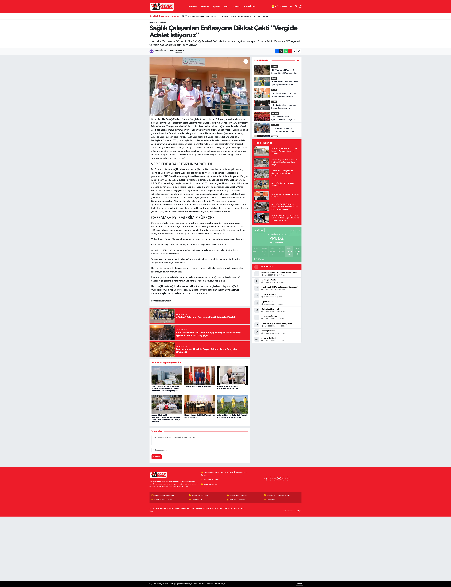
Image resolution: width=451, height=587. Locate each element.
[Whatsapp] (283, 478)
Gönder (156, 457)
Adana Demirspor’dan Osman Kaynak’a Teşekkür (283, 94)
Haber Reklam (208, 508)
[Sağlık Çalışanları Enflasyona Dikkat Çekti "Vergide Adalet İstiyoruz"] (200, 86)
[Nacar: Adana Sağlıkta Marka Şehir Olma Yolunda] (199, 404)
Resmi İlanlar (250, 7)
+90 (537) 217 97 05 (211, 479)
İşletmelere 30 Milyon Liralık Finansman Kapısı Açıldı (207, 16)
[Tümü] (298, 61)
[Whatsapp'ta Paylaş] (286, 51)
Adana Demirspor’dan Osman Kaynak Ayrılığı (283, 106)
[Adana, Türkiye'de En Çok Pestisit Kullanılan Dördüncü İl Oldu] (232, 404)
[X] (270, 478)
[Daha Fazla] (290, 51)
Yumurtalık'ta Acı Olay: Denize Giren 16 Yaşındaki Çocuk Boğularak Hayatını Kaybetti (285, 72)
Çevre (171, 508)
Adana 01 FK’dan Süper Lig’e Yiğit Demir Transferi (284, 83)
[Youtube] (279, 478)
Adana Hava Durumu (200, 495)
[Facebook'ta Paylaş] (277, 51)
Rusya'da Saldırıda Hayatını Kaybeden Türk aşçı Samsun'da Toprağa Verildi (283, 130)
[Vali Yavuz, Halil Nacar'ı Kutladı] (199, 375)
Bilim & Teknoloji (162, 508)
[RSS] (287, 478)
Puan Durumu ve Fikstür (163, 500)
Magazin (218, 508)
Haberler (153, 22)
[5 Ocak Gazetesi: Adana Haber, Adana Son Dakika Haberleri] (162, 7)
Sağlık (163, 22)
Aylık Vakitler (260, 259)
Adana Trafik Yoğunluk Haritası (278, 495)
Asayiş (274, 66)
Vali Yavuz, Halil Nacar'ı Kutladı (197, 386)
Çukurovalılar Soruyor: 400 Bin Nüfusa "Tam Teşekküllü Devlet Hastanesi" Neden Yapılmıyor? (165, 388)
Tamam (299, 583)
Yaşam (152, 511)
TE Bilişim (298, 511)
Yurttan (275, 113)
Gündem (193, 7)
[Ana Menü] (299, 6)
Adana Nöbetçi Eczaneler (164, 495)
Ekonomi (205, 7)
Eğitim (183, 508)
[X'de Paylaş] (281, 51)
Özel (274, 78)
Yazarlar (236, 7)
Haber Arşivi (271, 500)
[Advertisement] (70, 552)
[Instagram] (275, 478)
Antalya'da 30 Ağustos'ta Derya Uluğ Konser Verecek (284, 118)
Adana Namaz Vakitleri (238, 495)
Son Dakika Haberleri (237, 500)
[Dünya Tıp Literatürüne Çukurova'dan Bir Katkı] (232, 375)
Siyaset (216, 7)
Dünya (177, 508)
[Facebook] (266, 478)
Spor (226, 7)
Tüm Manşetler (197, 500)
